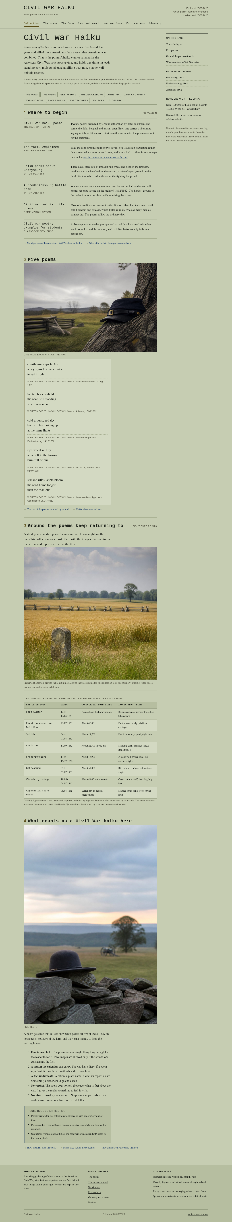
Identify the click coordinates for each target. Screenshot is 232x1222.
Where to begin (174, 44)
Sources (98, 100)
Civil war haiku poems (43, 123)
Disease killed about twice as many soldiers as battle (183, 117)
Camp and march (88, 23)
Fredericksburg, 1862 (177, 83)
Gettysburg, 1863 (175, 77)
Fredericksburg (92, 94)
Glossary (155, 23)
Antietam (113, 94)
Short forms (56, 100)
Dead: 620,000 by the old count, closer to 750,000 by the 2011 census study (186, 107)
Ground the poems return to (180, 56)
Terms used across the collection (79, 1147)
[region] (90, 746)
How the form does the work (41, 1147)
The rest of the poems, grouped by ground (48, 509)
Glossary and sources (98, 1197)
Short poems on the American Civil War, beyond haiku (54, 243)
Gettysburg (68, 94)
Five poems (172, 50)
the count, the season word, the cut (107, 157)
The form (67, 23)
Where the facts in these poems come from (110, 243)
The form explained (98, 1182)
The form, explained (41, 147)
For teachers (135, 23)
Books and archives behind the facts (120, 1147)
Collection (31, 23)
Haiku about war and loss (89, 509)
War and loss (113, 23)
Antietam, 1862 (174, 89)
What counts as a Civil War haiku (182, 62)
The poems (50, 23)
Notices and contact (198, 1213)
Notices (92, 1202)
